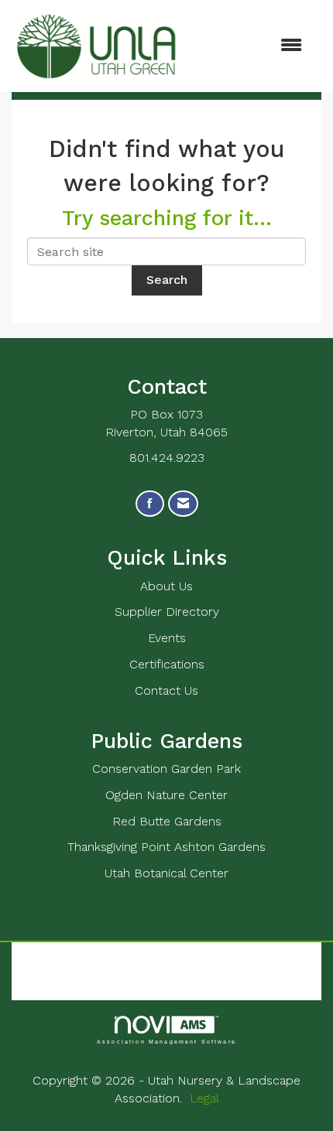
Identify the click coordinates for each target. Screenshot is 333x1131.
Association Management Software (166, 1041)
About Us (166, 586)
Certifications (166, 664)
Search (166, 279)
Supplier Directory (167, 611)
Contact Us (166, 690)
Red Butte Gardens (166, 821)
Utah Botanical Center (166, 873)
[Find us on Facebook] (150, 504)
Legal (204, 1098)
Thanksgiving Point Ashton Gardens (166, 846)
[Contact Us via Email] (183, 504)
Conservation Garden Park (166, 768)
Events (167, 637)
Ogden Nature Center (166, 795)
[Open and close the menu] (251, 46)
